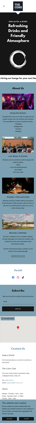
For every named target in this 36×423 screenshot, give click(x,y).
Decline (9, 418)
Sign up (18, 309)
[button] (4, 6)
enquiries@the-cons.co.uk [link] (14, 383)
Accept (26, 418)
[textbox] (18, 301)
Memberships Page (18, 256)
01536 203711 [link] (9, 380)
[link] (18, 6)
